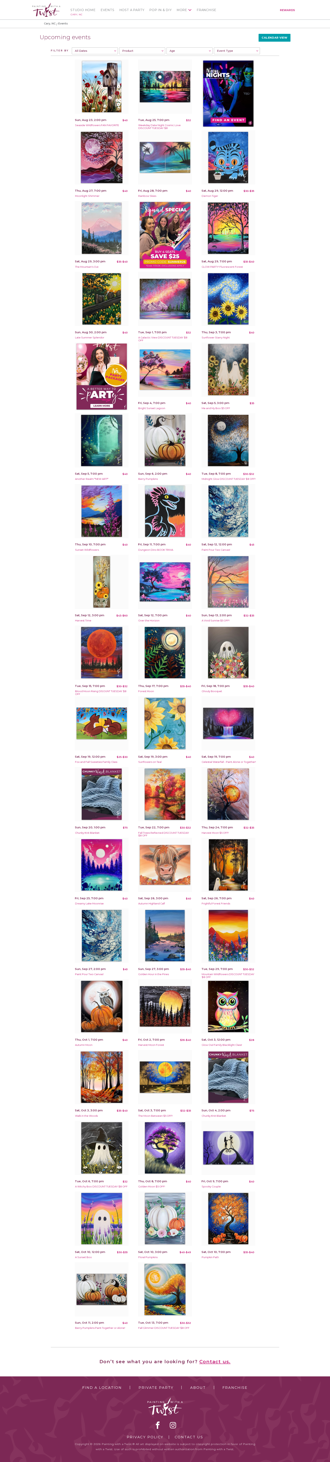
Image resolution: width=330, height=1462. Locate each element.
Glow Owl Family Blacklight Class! (222, 1045)
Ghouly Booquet (212, 691)
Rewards (287, 10)
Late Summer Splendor (89, 337)
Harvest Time (83, 620)
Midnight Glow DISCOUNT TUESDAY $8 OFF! (229, 479)
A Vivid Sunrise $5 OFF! (216, 620)
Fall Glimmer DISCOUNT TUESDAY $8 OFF (163, 1328)
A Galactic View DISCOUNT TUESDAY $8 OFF (162, 339)
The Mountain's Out (87, 266)
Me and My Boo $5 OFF (216, 408)
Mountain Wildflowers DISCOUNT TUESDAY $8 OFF (228, 976)
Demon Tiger (210, 196)
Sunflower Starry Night (216, 337)
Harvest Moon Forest (151, 1045)
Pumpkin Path (210, 1257)
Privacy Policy (145, 1437)
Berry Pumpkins (148, 479)
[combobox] (95, 50)
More (182, 10)
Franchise (206, 10)
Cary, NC (76, 14)
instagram (173, 1425)
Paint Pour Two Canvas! (216, 549)
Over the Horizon (148, 620)
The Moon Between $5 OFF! (155, 1115)
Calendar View (274, 37)
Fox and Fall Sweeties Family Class (96, 762)
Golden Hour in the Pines (153, 974)
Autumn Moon (83, 1045)
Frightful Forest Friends (216, 903)
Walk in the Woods (86, 1115)
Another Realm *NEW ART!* (91, 479)
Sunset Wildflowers (87, 549)
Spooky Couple (211, 1186)
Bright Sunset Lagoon (151, 408)
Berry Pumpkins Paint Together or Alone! (100, 1328)
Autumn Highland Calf (151, 903)
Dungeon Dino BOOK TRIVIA (155, 549)
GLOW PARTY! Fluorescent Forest (222, 266)
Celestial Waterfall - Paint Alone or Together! (229, 762)
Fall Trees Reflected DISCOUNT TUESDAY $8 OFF (163, 834)
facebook (157, 1425)
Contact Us (189, 1437)
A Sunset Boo (83, 1257)
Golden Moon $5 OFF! (151, 1186)
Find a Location (102, 1388)
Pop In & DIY (160, 10)
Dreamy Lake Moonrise (89, 903)
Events (107, 10)
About (198, 1388)
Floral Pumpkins (148, 1257)
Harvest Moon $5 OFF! (215, 832)
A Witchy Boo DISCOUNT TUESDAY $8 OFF (101, 1186)
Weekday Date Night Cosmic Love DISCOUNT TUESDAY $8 (159, 127)
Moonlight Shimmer (87, 196)
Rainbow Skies (147, 196)
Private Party (156, 1388)
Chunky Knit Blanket (87, 832)
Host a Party (132, 10)
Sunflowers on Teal (150, 762)
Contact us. (215, 1361)
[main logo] (46, 4)
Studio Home (83, 10)
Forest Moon (146, 691)
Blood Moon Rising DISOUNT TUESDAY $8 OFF (100, 693)
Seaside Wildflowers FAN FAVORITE (97, 125)
